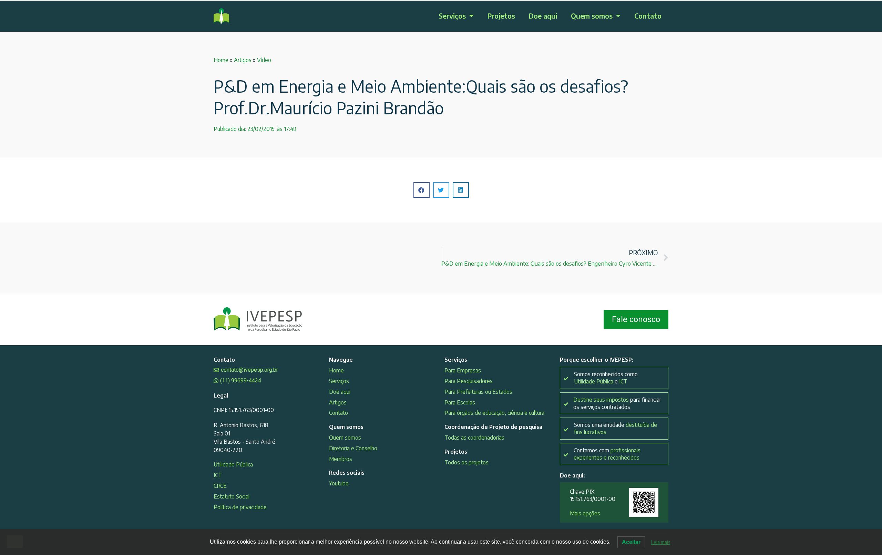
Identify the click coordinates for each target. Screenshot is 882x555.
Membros (340, 458)
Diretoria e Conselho (353, 448)
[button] (421, 190)
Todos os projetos (466, 462)
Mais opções (585, 513)
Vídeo (264, 59)
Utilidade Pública (233, 464)
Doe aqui (543, 15)
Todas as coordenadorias (474, 437)
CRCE (220, 485)
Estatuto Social (231, 496)
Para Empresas (462, 370)
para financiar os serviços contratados (617, 403)
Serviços (452, 15)
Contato (648, 15)
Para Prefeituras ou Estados (478, 391)
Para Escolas (459, 402)
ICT (218, 475)
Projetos (501, 15)
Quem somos (592, 15)
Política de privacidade (240, 507)
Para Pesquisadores (468, 381)
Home (221, 59)
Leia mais (660, 542)
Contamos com (607, 454)
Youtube (339, 483)
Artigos (243, 59)
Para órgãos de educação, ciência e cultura (494, 412)
